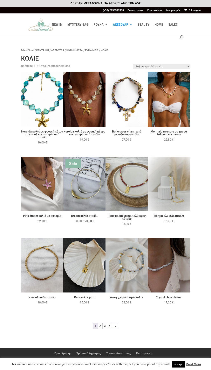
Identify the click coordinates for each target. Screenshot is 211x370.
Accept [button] (178, 364)
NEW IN (57, 24)
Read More (193, 364)
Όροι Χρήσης (62, 353)
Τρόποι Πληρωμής (88, 353)
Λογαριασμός (173, 10)
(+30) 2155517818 (113, 10)
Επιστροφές (144, 353)
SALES (173, 24)
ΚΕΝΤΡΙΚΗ (42, 50)
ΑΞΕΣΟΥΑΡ (120, 24)
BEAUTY (143, 24)
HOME (159, 24)
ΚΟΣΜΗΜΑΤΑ (74, 50)
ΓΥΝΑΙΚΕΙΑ (91, 50)
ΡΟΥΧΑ (99, 24)
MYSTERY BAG (77, 24)
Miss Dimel (27, 50)
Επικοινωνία (154, 10)
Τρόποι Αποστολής (118, 353)
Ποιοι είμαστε (136, 10)
